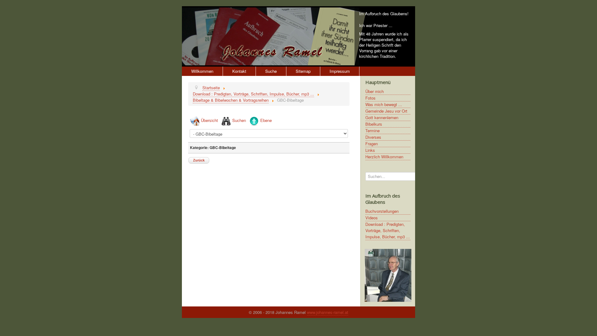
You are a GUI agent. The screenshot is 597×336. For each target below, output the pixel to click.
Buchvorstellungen (382, 211)
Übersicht (209, 120)
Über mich (374, 91)
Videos (371, 218)
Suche (271, 71)
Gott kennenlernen (381, 117)
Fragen (371, 144)
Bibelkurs (373, 124)
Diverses (373, 137)
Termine (372, 130)
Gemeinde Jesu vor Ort (386, 111)
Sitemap (303, 71)
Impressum (340, 71)
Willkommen (202, 71)
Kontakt (239, 71)
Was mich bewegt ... (383, 104)
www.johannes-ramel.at (327, 312)
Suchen (239, 120)
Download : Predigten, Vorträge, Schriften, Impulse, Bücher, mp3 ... (387, 230)
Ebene (266, 120)
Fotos (370, 98)
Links (370, 150)
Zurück (199, 160)
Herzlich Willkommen (384, 157)
